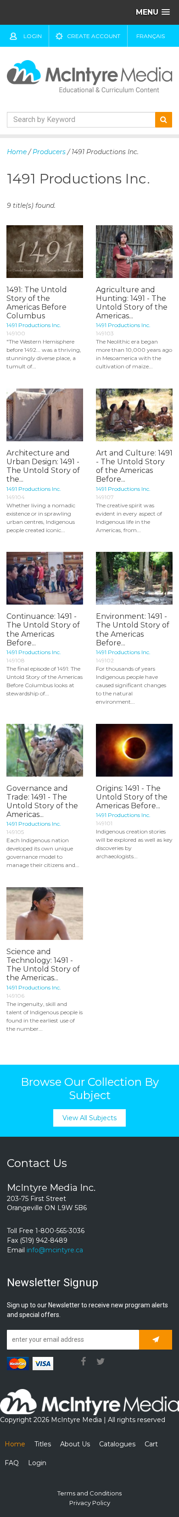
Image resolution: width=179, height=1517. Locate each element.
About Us (75, 1444)
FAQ (12, 1463)
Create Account (93, 36)
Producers (49, 152)
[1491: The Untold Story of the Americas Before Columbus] (44, 251)
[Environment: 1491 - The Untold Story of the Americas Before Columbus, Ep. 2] (134, 578)
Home (17, 152)
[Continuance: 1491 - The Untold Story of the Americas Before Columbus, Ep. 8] (44, 578)
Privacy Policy (89, 1502)
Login (32, 36)
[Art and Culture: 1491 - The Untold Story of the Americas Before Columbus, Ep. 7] (134, 415)
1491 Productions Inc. (33, 325)
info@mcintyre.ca (55, 1250)
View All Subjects (89, 1118)
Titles (42, 1444)
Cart (151, 1444)
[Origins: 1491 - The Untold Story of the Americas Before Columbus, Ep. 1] (134, 750)
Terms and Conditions (89, 1493)
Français (150, 36)
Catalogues (117, 1444)
